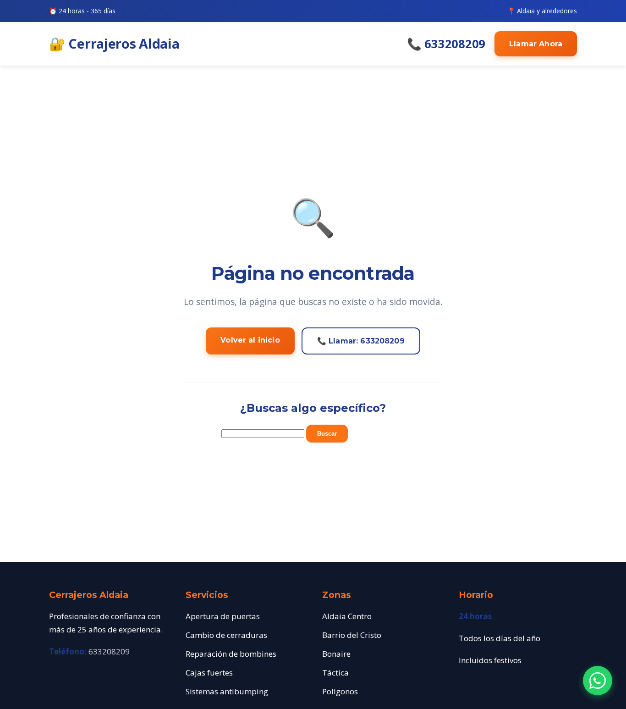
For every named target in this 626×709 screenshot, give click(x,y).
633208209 (109, 651)
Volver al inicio (250, 340)
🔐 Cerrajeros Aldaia (114, 43)
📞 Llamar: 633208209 (361, 341)
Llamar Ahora (535, 43)
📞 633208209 (446, 44)
